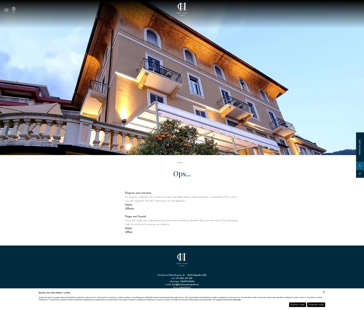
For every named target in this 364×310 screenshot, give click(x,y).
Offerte (129, 208)
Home (180, 162)
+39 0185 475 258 (183, 278)
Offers (129, 232)
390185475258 (187, 282)
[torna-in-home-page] (181, 10)
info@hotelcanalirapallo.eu (185, 285)
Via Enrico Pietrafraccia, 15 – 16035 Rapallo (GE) (182, 275)
